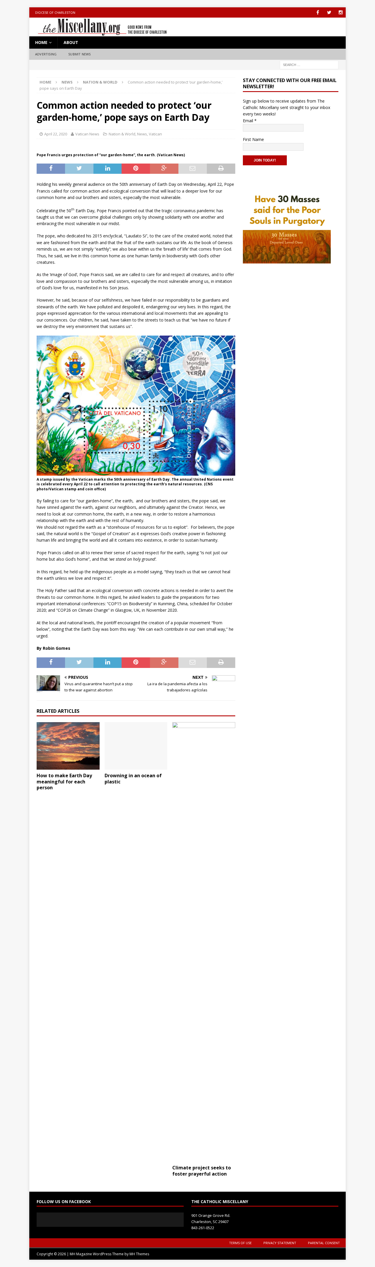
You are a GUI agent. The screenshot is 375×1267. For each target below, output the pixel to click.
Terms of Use (240, 1243)
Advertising (46, 54)
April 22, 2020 (55, 134)
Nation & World (122, 134)
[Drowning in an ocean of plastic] (136, 745)
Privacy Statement (279, 1243)
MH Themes (139, 1253)
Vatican (155, 134)
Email (250, 120)
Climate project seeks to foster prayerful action (201, 1170)
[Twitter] (329, 12)
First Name (253, 139)
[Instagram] (340, 12)
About (71, 42)
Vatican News (87, 134)
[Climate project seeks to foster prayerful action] (203, 942)
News (67, 82)
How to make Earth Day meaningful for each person (64, 781)
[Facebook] (318, 12)
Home (41, 42)
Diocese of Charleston (55, 12)
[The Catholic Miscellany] (98, 33)
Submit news (79, 54)
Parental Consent (324, 1243)
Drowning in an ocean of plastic (133, 778)
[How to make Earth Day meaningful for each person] (68, 745)
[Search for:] (309, 64)
